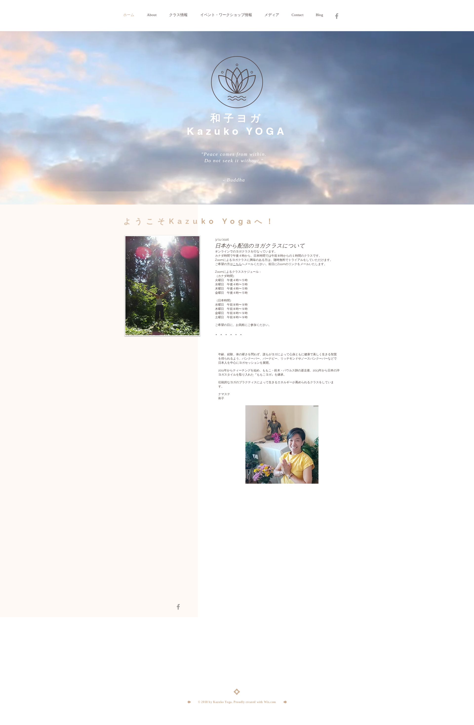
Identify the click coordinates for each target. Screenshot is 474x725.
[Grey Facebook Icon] (336, 16)
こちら (237, 264)
